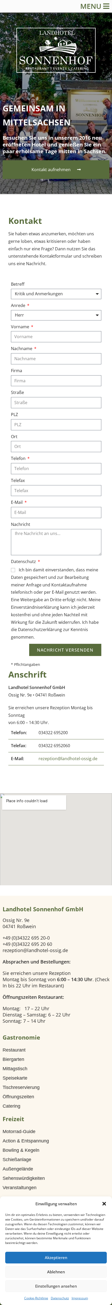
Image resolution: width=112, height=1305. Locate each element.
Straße (17, 392)
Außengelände (18, 1169)
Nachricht (20, 524)
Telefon (19, 458)
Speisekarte (15, 1078)
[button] (104, 1203)
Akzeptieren (56, 1257)
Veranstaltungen (19, 1187)
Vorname (20, 327)
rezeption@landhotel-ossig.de (68, 758)
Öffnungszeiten (18, 1096)
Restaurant (14, 1050)
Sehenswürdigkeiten (24, 1178)
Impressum (80, 1298)
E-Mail (17, 502)
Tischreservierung (21, 1087)
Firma (16, 370)
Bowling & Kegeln (21, 1150)
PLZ (14, 414)
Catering (11, 1106)
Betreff (17, 284)
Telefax (18, 480)
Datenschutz (60, 1298)
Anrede (18, 305)
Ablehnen (56, 1271)
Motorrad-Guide (19, 1131)
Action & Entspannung (26, 1140)
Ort (14, 436)
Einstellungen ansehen (56, 1286)
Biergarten (13, 1059)
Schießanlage (17, 1159)
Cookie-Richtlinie (36, 1298)
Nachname (22, 348)
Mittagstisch (15, 1068)
